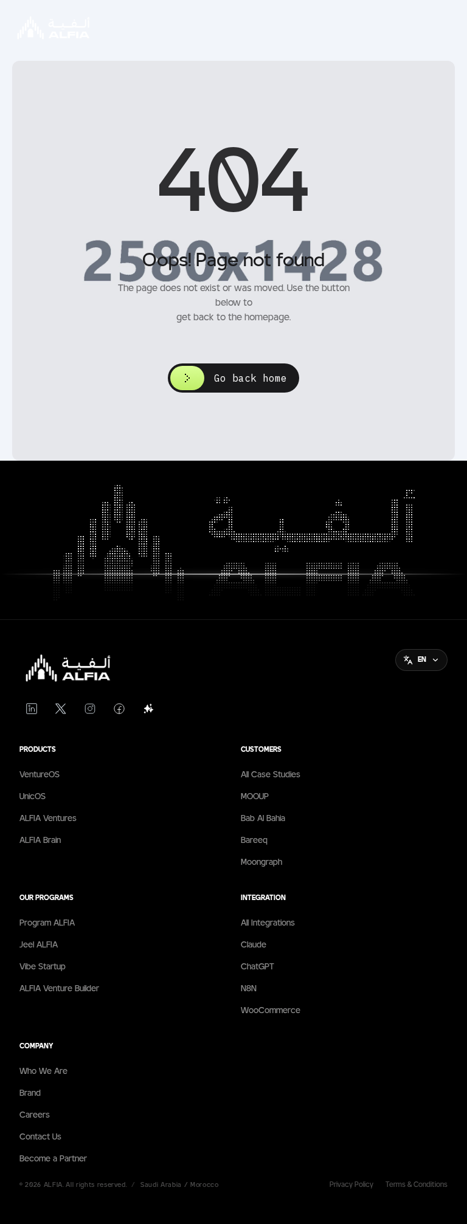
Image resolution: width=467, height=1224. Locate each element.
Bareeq (254, 840)
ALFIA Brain (40, 840)
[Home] (65, 668)
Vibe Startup (42, 967)
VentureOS (39, 775)
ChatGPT (257, 967)
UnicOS (32, 797)
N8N (249, 989)
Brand (30, 1093)
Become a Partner (53, 1159)
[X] (61, 708)
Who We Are (43, 1071)
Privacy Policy (351, 1185)
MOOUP (255, 797)
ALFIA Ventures (48, 818)
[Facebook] (119, 708)
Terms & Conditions (417, 1185)
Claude (253, 945)
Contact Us (40, 1137)
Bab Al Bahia (263, 818)
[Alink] (148, 708)
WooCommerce (270, 1011)
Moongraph (261, 862)
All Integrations (268, 923)
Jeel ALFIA (38, 945)
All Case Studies (270, 775)
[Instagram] (90, 708)
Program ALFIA (47, 923)
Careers (34, 1115)
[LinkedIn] (31, 708)
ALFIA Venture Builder (59, 989)
